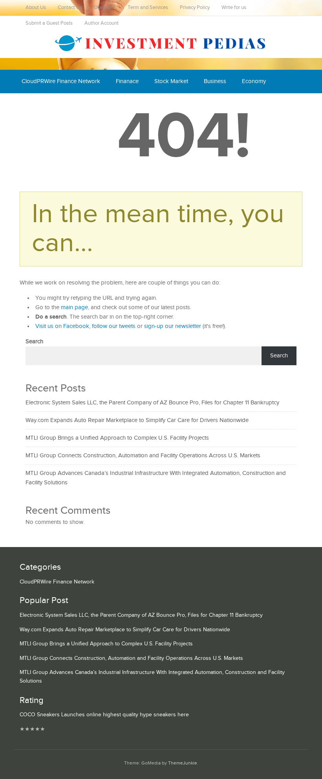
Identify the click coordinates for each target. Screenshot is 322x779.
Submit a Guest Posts (49, 23)
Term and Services (148, 8)
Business (215, 81)
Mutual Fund (94, 104)
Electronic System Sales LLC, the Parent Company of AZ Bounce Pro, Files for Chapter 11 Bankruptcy (152, 402)
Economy (254, 81)
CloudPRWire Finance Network (61, 81)
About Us (36, 8)
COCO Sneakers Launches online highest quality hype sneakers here (104, 715)
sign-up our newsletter (172, 326)
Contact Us (70, 8)
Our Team (105, 8)
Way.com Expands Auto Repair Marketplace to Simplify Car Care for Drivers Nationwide (137, 420)
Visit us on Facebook (62, 326)
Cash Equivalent (42, 104)
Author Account (101, 23)
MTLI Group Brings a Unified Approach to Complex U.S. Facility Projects (117, 438)
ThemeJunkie (182, 763)
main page (74, 307)
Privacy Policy (195, 8)
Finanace (127, 81)
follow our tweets (113, 326)
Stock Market (171, 81)
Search (34, 341)
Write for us (233, 8)
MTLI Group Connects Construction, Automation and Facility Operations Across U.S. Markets (143, 455)
